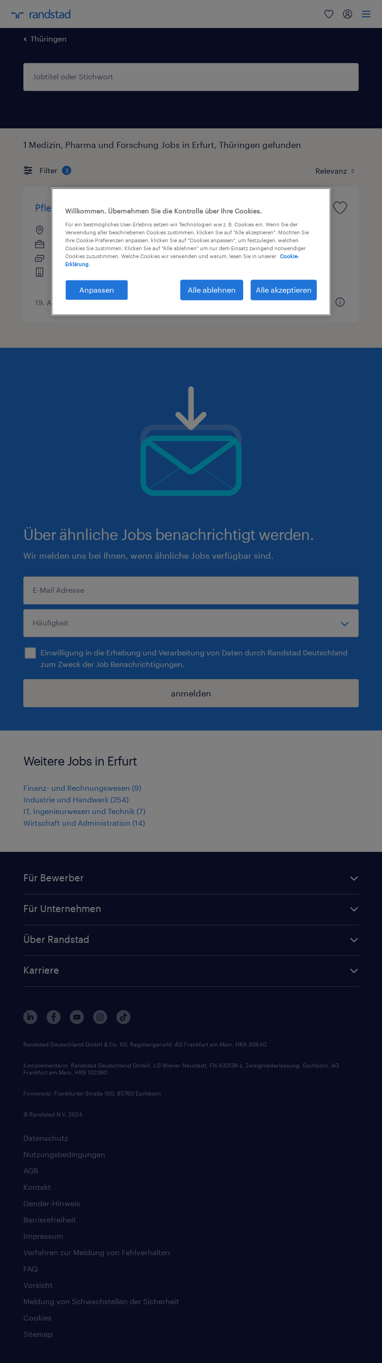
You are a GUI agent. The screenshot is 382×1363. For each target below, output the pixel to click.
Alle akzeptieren (284, 289)
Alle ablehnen (212, 289)
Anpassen (96, 289)
